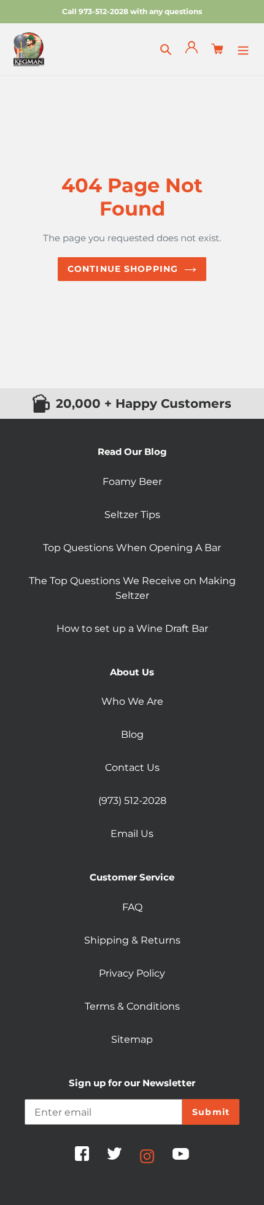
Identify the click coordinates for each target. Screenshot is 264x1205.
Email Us (132, 833)
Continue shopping (123, 268)
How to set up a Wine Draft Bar (132, 628)
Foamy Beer (132, 481)
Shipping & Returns (132, 940)
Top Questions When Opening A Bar (132, 548)
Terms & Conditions (132, 1006)
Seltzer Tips (132, 514)
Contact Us (132, 767)
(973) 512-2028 (132, 800)
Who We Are (132, 701)
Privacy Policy (132, 973)
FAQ (132, 907)
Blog (132, 734)
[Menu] (243, 49)
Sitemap (132, 1039)
